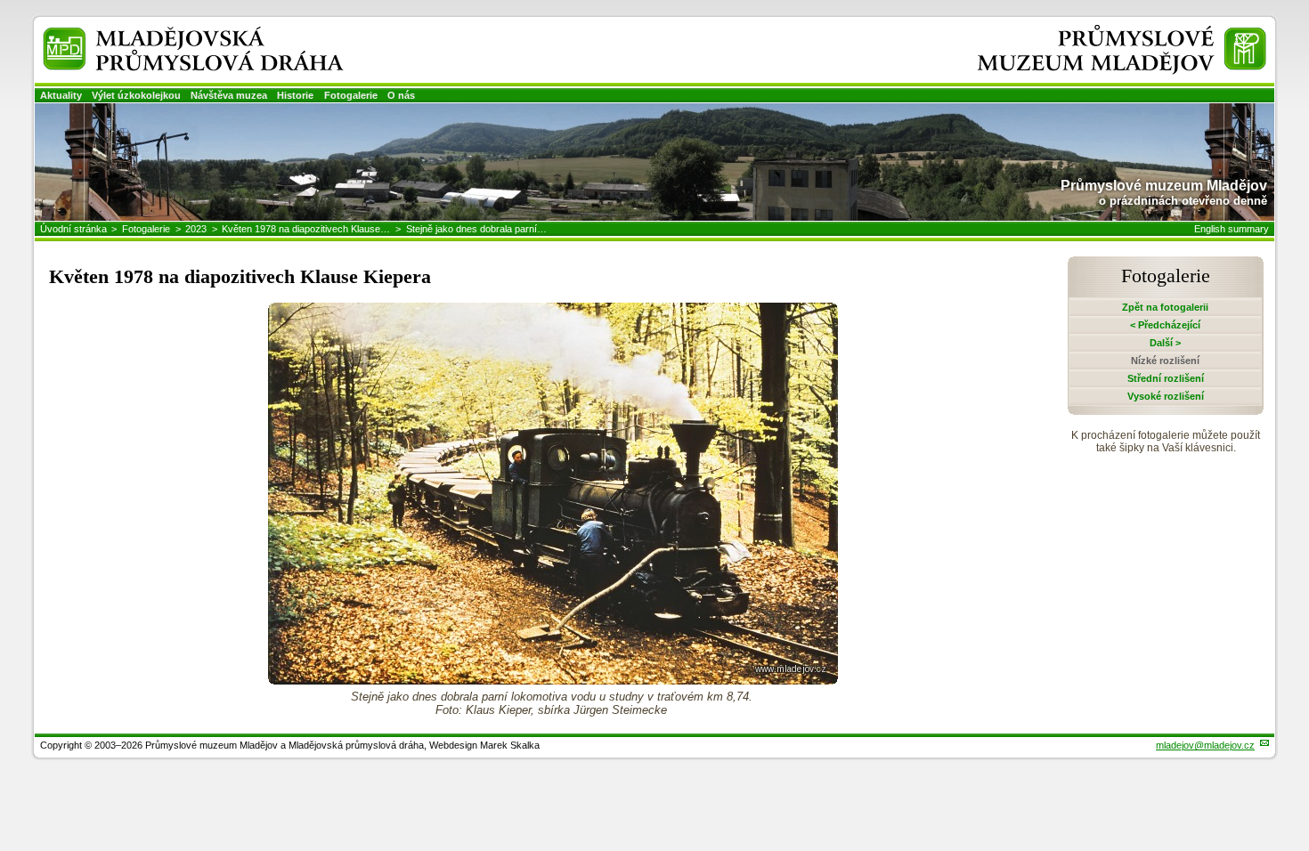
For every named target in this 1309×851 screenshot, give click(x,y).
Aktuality (61, 95)
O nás (401, 95)
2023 (196, 228)
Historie (295, 95)
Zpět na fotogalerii (1165, 307)
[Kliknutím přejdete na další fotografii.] (553, 679)
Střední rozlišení (1165, 378)
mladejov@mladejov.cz (1205, 745)
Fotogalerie (351, 95)
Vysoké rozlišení (1165, 396)
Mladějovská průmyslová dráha (170, 34)
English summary (1231, 228)
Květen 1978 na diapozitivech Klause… (306, 228)
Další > (1165, 342)
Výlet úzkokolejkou (136, 95)
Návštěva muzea (229, 95)
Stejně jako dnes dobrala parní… (476, 228)
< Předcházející (1165, 325)
